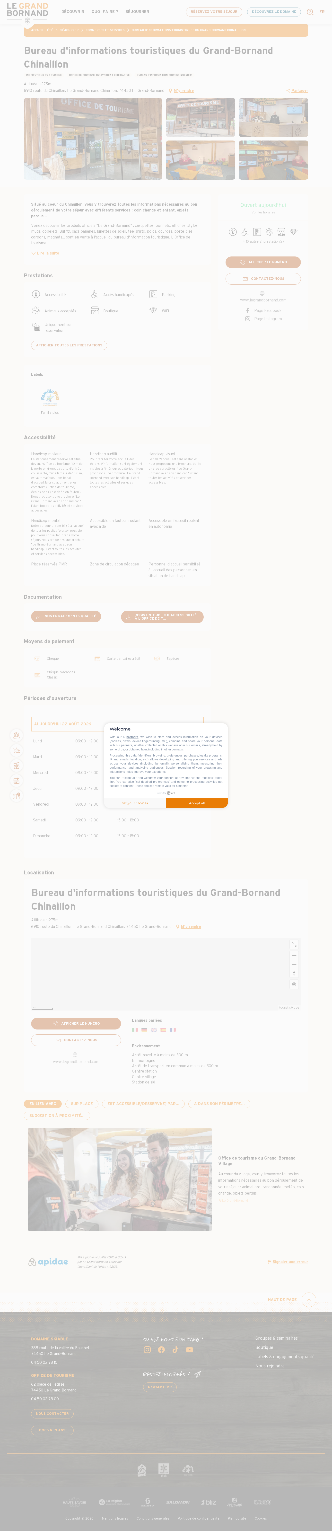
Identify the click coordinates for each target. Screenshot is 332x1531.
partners (132, 737)
